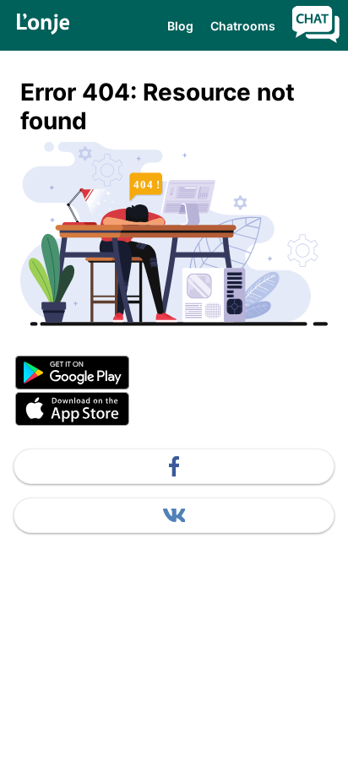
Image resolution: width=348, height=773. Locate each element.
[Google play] (174, 374)
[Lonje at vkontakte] (174, 515)
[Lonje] (43, 25)
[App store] (174, 410)
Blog (180, 26)
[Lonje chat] (316, 26)
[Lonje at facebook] (174, 466)
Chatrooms (242, 26)
